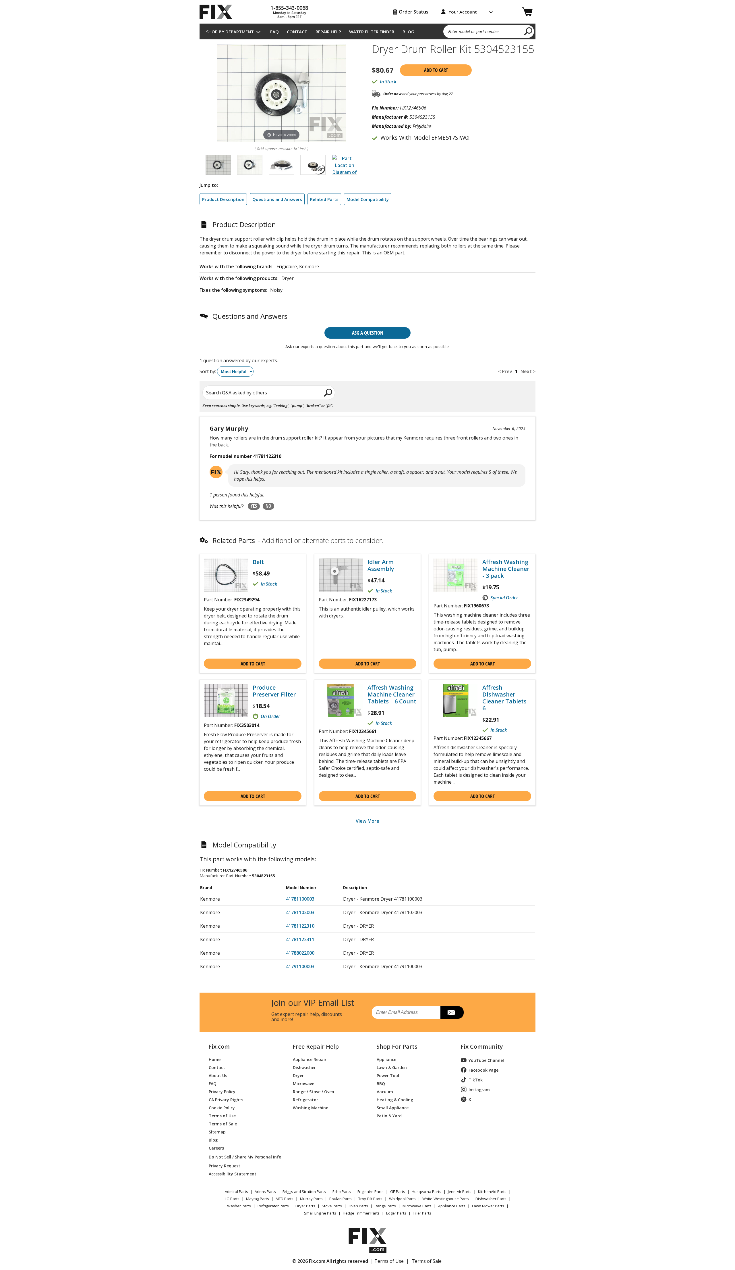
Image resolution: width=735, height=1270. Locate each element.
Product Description (223, 199)
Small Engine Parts (320, 1213)
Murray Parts (311, 1198)
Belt (258, 562)
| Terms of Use (387, 1261)
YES (254, 506)
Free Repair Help (316, 1046)
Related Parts (324, 199)
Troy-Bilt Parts (370, 1198)
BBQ (381, 1083)
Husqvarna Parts (426, 1191)
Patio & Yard (389, 1115)
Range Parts (385, 1205)
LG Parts (232, 1198)
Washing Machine (310, 1107)
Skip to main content (368, 6)
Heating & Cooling (395, 1099)
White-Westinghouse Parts (445, 1198)
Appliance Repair (309, 1059)
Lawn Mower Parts (488, 1205)
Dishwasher (304, 1067)
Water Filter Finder (371, 31)
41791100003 (300, 966)
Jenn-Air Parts (459, 1191)
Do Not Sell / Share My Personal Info (243, 1157)
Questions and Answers (277, 199)
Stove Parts (332, 1205)
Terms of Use (222, 1115)
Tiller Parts (422, 1213)
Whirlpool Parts (402, 1198)
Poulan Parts (340, 1198)
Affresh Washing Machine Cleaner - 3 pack (505, 569)
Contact (297, 31)
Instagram (479, 1089)
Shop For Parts (396, 1046)
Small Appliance (393, 1107)
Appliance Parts (451, 1205)
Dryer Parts (305, 1205)
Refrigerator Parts (273, 1205)
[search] (528, 31)
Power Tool (388, 1075)
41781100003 (300, 899)
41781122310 (300, 926)
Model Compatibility (368, 199)
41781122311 (300, 939)
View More (367, 821)
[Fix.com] (218, 12)
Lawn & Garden (392, 1067)
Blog (408, 31)
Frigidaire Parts (370, 1191)
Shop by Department (230, 31)
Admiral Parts (236, 1191)
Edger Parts (396, 1213)
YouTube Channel (486, 1060)
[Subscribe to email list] (452, 1012)
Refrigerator (305, 1099)
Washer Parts (239, 1205)
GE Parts (397, 1191)
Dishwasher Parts (490, 1198)
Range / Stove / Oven (313, 1091)
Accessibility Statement (232, 1173)
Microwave (303, 1083)
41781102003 (300, 912)
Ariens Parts (265, 1191)
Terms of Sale (223, 1123)
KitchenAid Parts (492, 1191)
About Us (218, 1075)
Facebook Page (483, 1070)
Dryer (298, 1075)
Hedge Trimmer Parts (361, 1213)
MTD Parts (284, 1198)
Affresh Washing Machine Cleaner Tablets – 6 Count (392, 694)
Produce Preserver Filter (274, 691)
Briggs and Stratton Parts (304, 1191)
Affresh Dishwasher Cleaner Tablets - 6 (506, 698)
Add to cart (436, 70)
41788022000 (300, 953)
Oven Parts (358, 1205)
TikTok (476, 1080)
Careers (216, 1147)
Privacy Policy (222, 1091)
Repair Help (328, 31)
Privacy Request (224, 1165)
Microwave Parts (417, 1205)
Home (214, 1059)
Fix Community (482, 1046)
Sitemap (217, 1131)
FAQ (274, 31)
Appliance (386, 1059)
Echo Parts (341, 1191)
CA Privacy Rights (226, 1099)
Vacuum (385, 1091)
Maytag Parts (257, 1198)
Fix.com (219, 1046)
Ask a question (367, 332)
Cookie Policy (222, 1107)
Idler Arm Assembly (381, 565)
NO (268, 506)
